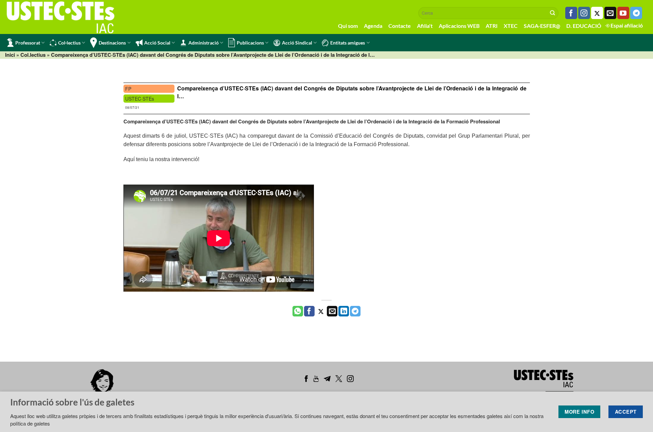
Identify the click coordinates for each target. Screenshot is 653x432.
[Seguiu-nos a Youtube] (623, 13)
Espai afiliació (626, 25)
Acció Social (157, 43)
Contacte (399, 25)
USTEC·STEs (139, 98)
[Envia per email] (332, 311)
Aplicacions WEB (459, 25)
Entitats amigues (347, 43)
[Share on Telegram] (355, 311)
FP (128, 88)
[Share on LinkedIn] (343, 311)
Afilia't (425, 25)
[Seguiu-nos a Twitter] (597, 13)
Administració (203, 43)
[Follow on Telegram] (636, 13)
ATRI (492, 25)
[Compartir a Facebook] (309, 311)
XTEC (511, 25)
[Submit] (552, 12)
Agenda (373, 25)
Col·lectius (69, 43)
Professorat (27, 43)
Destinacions (112, 43)
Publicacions (250, 43)
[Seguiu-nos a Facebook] (571, 13)
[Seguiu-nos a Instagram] (584, 13)
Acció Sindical (297, 43)
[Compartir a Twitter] (321, 311)
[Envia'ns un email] (610, 13)
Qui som (348, 25)
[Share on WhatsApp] (297, 311)
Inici (10, 54)
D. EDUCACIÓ (583, 25)
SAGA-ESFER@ (542, 25)
